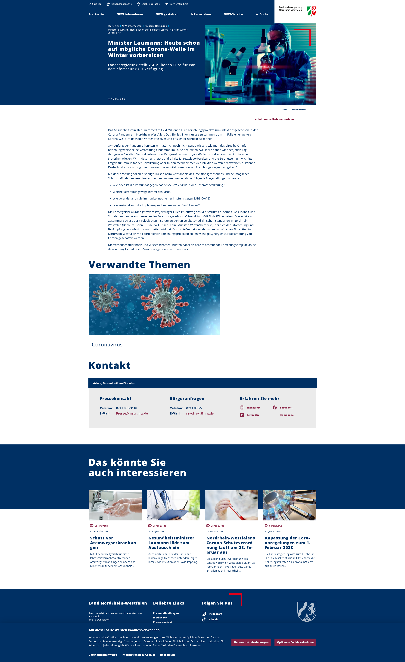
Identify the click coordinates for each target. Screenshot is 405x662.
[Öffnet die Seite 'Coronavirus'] (154, 305)
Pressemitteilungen (156, 25)
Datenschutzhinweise (103, 654)
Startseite (113, 25)
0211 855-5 (194, 408)
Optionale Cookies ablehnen (295, 642)
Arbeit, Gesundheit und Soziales (113, 383)
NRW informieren (132, 25)
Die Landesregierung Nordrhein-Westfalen (297, 11)
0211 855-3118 (126, 408)
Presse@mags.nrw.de (132, 413)
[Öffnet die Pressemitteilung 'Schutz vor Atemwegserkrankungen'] (115, 505)
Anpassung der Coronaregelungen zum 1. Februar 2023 (287, 542)
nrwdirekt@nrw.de (200, 413)
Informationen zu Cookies (138, 654)
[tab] (202, 383)
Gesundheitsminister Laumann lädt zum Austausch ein (171, 542)
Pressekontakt (162, 622)
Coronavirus (107, 344)
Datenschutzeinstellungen (251, 642)
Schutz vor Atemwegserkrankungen (113, 542)
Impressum (167, 654)
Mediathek (160, 617)
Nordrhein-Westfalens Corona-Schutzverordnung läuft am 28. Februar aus (230, 545)
